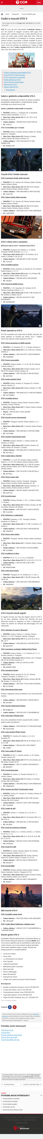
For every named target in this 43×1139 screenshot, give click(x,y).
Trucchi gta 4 (5, 1033)
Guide (7, 14)
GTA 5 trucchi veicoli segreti (14, 82)
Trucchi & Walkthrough (29, 14)
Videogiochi (15, 14)
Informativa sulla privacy (31, 1117)
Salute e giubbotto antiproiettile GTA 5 (17, 73)
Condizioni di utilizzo (17, 1117)
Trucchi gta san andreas (10, 1101)
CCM (32, 1074)
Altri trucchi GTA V (10, 85)
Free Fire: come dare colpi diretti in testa (31, 1085)
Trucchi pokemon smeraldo (11, 1098)
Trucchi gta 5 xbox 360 (9, 1037)
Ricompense (10, 90)
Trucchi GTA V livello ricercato (14, 75)
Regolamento (16, 1120)
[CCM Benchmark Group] (21, 1128)
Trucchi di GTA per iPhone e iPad (12, 1110)
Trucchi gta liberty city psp (10, 1040)
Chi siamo (7, 1117)
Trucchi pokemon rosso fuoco (11, 1035)
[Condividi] (10, 1007)
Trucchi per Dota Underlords (9, 1085)
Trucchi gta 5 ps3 (7, 1030)
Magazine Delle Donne (28, 1120)
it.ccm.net (36, 1074)
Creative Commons (29, 1076)
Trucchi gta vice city (9, 1107)
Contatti (9, 1120)
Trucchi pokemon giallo (10, 1104)
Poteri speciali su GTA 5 (12, 80)
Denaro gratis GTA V (11, 87)
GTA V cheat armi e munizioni (14, 77)
